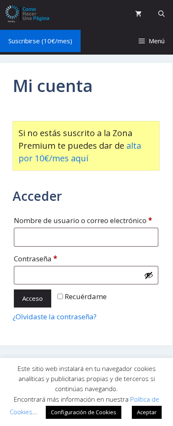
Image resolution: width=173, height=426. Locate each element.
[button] (161, 13)
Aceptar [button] (147, 412)
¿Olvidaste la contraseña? (55, 316)
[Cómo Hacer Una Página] (27, 13)
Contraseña (54, 258)
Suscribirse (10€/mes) (40, 41)
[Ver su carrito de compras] (138, 13)
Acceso (32, 298)
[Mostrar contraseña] (148, 275)
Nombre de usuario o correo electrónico (86, 220)
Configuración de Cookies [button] (83, 412)
